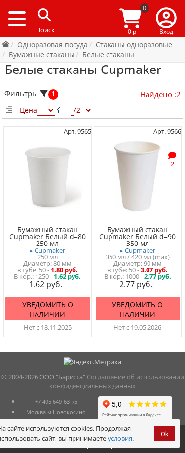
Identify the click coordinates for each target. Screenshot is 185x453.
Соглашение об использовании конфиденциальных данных (116, 381)
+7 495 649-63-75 (56, 401)
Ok (165, 434)
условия (120, 438)
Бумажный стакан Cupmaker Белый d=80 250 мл (47, 236)
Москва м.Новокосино (56, 412)
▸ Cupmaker (47, 250)
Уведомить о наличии (47, 309)
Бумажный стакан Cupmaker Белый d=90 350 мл (137, 236)
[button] (166, 18)
